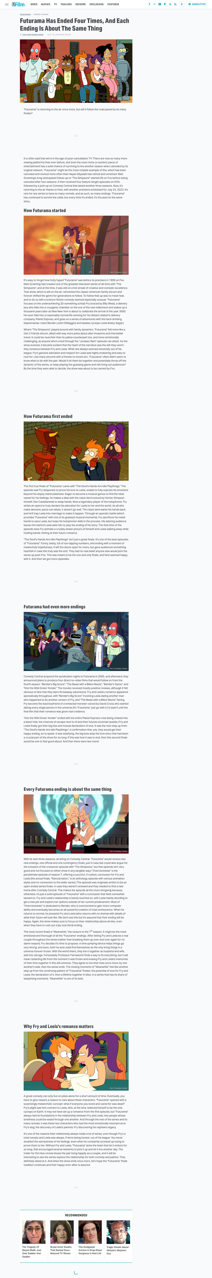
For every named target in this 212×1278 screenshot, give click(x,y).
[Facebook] (149, 5)
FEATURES (113, 4)
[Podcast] (182, 4)
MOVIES (45, 4)
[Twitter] (154, 5)
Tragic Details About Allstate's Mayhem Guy (118, 1250)
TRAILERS (66, 4)
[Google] (170, 5)
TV (55, 4)
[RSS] (175, 5)
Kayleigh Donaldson (33, 35)
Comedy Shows (40, 14)
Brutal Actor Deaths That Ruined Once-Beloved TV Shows (61, 1250)
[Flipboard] (165, 5)
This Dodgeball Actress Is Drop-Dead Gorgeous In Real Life (90, 1250)
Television (25, 14)
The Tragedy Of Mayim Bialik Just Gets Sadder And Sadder (31, 1252)
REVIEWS (80, 4)
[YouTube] (159, 5)
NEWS (34, 4)
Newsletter (199, 4)
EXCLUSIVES (97, 4)
